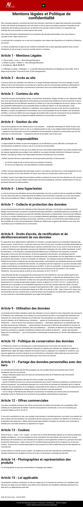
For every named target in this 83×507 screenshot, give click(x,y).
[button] (43, 5)
